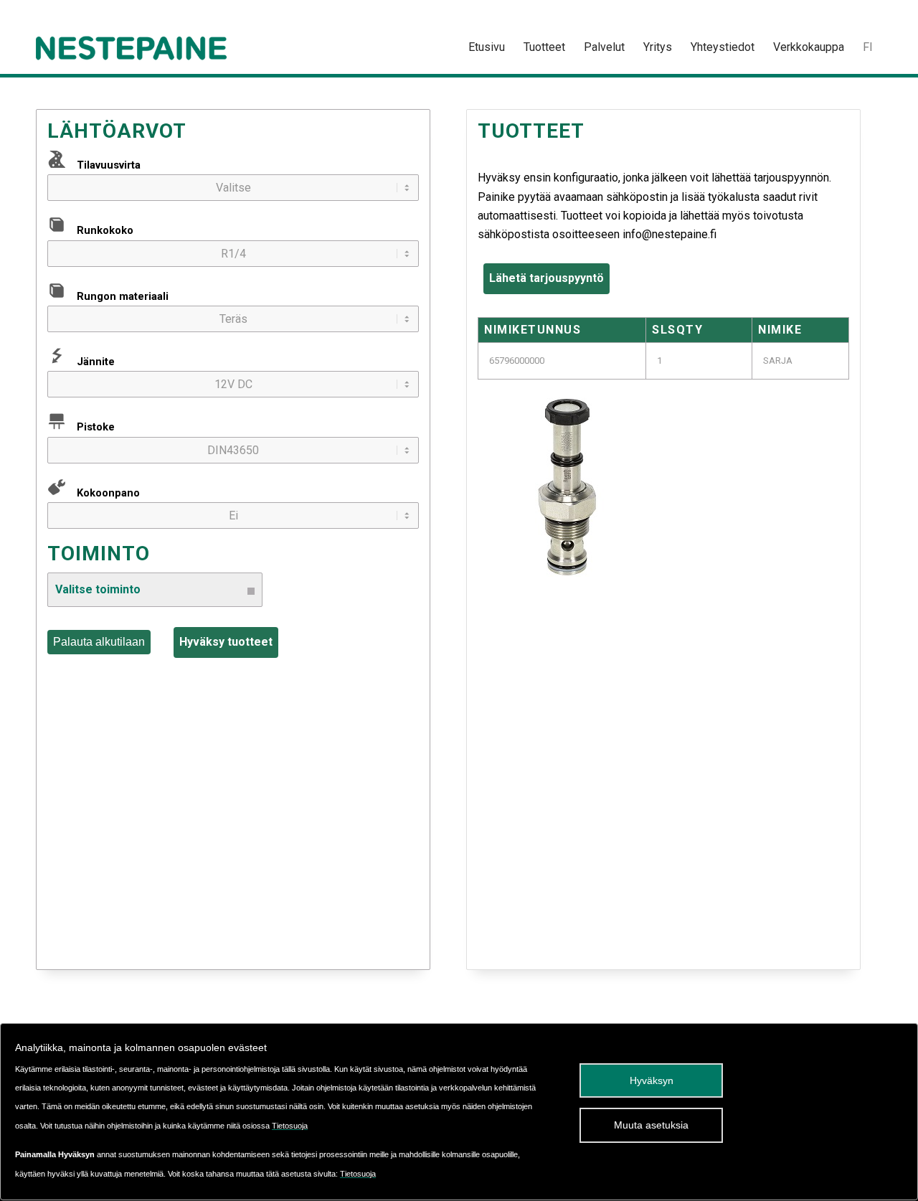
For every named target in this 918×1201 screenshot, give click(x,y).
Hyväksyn (651, 1080)
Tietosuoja (290, 1125)
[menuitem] (486, 47)
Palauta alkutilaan (99, 642)
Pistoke (96, 426)
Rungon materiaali (123, 296)
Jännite (96, 361)
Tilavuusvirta (109, 165)
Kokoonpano (108, 492)
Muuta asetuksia (651, 1125)
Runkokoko (105, 230)
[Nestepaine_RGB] (131, 47)
